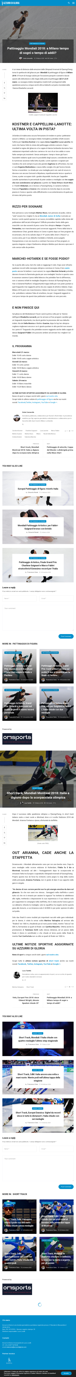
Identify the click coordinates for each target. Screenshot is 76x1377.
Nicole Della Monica (50, 434)
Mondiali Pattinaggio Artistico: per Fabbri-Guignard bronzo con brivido (38, 527)
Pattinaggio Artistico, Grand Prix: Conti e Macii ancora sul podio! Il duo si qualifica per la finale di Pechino (55, 671)
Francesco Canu (32, 572)
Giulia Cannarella (28, 58)
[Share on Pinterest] (4, 93)
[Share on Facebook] (4, 83)
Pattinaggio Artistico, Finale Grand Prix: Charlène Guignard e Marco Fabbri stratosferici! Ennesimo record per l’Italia (38, 565)
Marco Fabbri (55, 430)
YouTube (44, 402)
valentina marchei (30, 437)
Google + (53, 402)
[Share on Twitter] (4, 88)
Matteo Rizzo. (29, 434)
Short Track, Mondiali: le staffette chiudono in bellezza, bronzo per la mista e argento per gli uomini (56, 1258)
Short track (37, 788)
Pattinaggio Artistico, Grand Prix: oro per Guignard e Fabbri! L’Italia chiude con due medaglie (56, 708)
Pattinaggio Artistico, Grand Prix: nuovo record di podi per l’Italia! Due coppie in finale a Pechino (18, 671)
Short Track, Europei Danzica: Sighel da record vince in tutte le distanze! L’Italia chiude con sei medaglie (38, 1115)
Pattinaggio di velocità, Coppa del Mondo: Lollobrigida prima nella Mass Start (60, 450)
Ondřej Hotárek (17, 437)
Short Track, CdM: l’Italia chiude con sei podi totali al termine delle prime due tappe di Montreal (55, 1221)
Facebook (22, 402)
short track (54, 961)
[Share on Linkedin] (4, 98)
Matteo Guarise (17, 434)
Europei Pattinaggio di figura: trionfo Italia (38, 489)
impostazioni (15, 1375)
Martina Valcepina (18, 987)
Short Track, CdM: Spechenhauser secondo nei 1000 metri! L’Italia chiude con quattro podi (18, 1258)
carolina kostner (17, 430)
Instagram (36, 402)
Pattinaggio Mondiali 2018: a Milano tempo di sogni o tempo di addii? (59, 1000)
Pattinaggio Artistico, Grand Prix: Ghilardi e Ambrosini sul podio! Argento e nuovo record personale (19, 708)
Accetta (66, 1373)
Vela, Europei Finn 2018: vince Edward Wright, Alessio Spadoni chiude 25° (26, 1000)
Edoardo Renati (33, 492)
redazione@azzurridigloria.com (16, 1347)
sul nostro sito (52, 396)
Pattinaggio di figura (37, 43)
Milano (38, 434)
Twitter (28, 402)
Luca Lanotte (44, 430)
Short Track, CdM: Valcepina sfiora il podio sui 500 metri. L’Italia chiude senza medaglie (18, 1222)
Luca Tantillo (27, 803)
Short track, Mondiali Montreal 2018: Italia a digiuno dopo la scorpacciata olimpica (25, 450)
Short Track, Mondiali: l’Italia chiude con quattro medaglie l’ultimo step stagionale (38, 1039)
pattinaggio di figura (45, 399)
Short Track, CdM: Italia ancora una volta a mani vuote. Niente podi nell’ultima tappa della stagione (38, 1077)
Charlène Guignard (31, 430)
